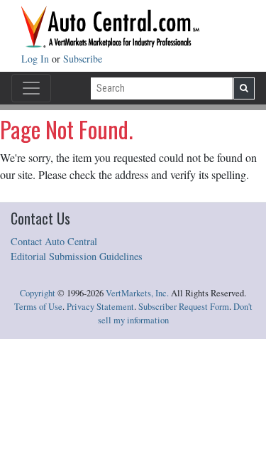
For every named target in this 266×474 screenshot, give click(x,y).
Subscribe (82, 58)
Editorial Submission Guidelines (77, 256)
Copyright (37, 293)
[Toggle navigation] (31, 88)
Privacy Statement (100, 307)
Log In (36, 58)
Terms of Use (38, 307)
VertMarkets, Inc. (137, 293)
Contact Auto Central (54, 241)
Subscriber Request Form (183, 307)
